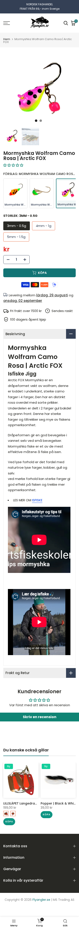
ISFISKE (37, 500)
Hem (6, 39)
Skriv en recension (39, 716)
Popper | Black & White (59, 803)
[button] (13, 165)
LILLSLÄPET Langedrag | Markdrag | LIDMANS (37, 803)
